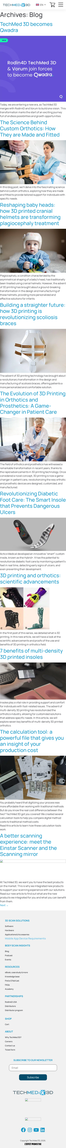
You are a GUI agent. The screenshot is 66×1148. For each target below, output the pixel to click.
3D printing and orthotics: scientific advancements (30, 578)
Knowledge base (12, 976)
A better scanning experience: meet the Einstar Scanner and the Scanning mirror (28, 845)
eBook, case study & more (16, 972)
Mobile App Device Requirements (25, 938)
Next (4, 905)
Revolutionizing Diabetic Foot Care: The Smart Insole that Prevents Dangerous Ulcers (33, 502)
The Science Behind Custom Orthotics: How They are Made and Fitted (30, 128)
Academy (9, 989)
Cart (7, 1024)
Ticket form (10, 1049)
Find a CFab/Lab (12, 980)
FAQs (7, 984)
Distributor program (14, 1010)
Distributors (10, 1006)
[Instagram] (29, 1130)
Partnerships (14, 996)
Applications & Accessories (17, 934)
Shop (8, 1018)
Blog (7, 951)
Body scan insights (17, 945)
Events (8, 959)
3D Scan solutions (17, 920)
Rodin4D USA (11, 1002)
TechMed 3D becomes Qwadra (26, 27)
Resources (12, 966)
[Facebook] (23, 1130)
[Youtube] (36, 1130)
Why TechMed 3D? (13, 1037)
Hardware (9, 930)
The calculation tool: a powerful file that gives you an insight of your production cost (32, 741)
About (9, 1031)
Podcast (8, 955)
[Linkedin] (42, 1130)
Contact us (10, 1045)
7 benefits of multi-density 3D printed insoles (31, 653)
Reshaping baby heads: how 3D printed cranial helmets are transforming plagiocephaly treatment (30, 214)
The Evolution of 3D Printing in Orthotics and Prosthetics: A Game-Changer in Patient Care (33, 402)
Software (9, 926)
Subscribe (33, 1077)
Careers (8, 1041)
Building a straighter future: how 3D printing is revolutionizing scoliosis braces (32, 314)
